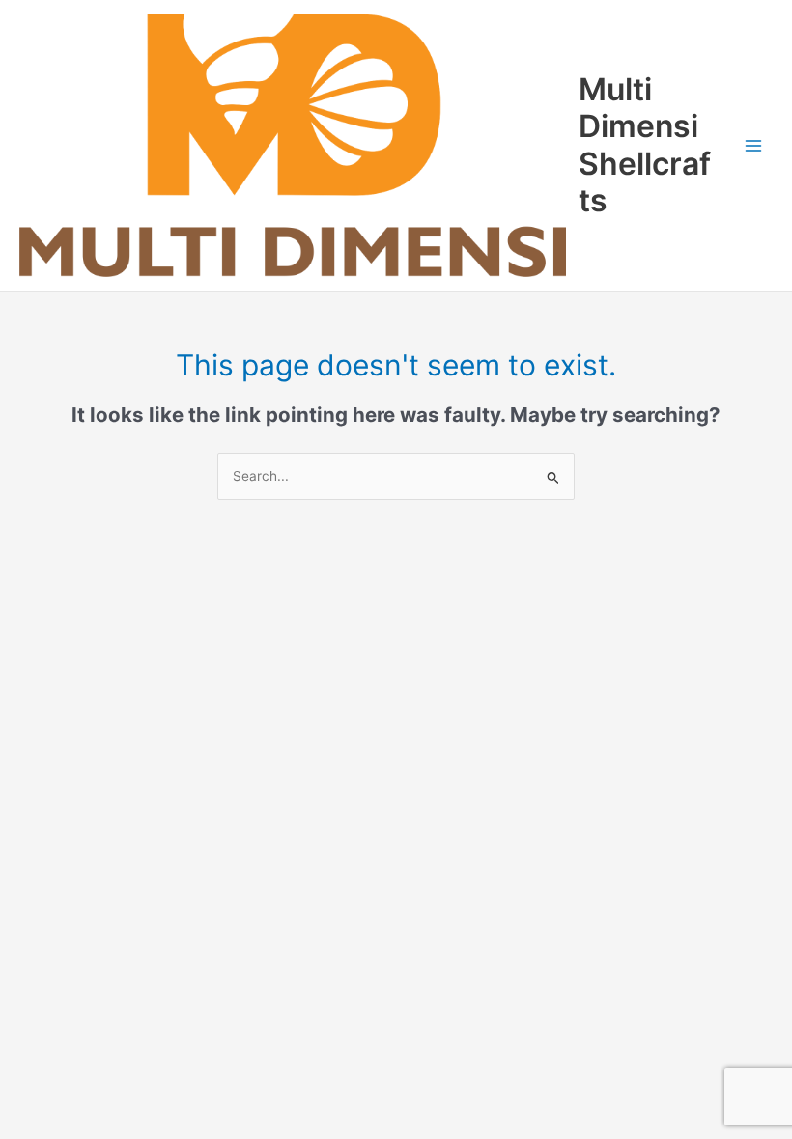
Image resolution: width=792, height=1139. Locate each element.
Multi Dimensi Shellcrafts (645, 144)
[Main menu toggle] (754, 145)
